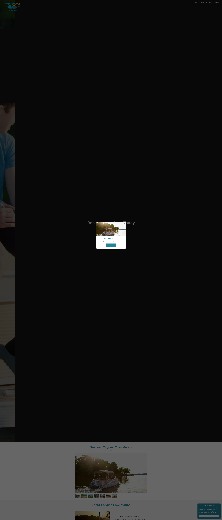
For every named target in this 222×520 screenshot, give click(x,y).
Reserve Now (111, 245)
